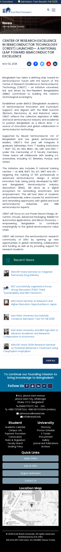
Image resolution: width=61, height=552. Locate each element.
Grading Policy (15, 446)
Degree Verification (30, 473)
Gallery (45, 440)
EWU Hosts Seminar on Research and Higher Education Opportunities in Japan (34, 302)
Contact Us (30, 480)
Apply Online (30, 458)
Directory (46, 427)
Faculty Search (15, 443)
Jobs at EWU (30, 465)
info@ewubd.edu (32, 416)
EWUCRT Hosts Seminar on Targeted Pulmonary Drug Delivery (31, 273)
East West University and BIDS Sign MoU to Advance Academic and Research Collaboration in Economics (30, 333)
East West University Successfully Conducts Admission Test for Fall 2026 (32, 317)
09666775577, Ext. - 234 (31, 406)
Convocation (15, 436)
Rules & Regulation (15, 440)
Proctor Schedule (46, 430)
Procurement (46, 436)
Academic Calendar (15, 427)
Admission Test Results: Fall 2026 (36, 1)
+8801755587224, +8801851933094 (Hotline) (31, 409)
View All (50, 360)
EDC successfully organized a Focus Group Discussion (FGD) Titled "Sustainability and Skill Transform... (27, 290)
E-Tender (46, 433)
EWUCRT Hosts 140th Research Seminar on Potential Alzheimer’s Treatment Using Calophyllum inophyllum (30, 348)
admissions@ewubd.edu (32, 413)
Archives (45, 446)
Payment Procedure (15, 433)
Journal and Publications (45, 443)
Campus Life (15, 430)
